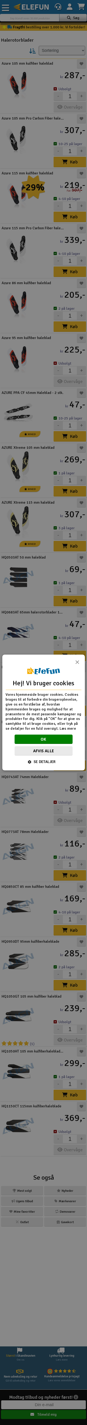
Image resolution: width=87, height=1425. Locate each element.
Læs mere (68, 728)
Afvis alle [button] (43, 750)
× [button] (77, 663)
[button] (43, 762)
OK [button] (43, 739)
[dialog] (43, 712)
